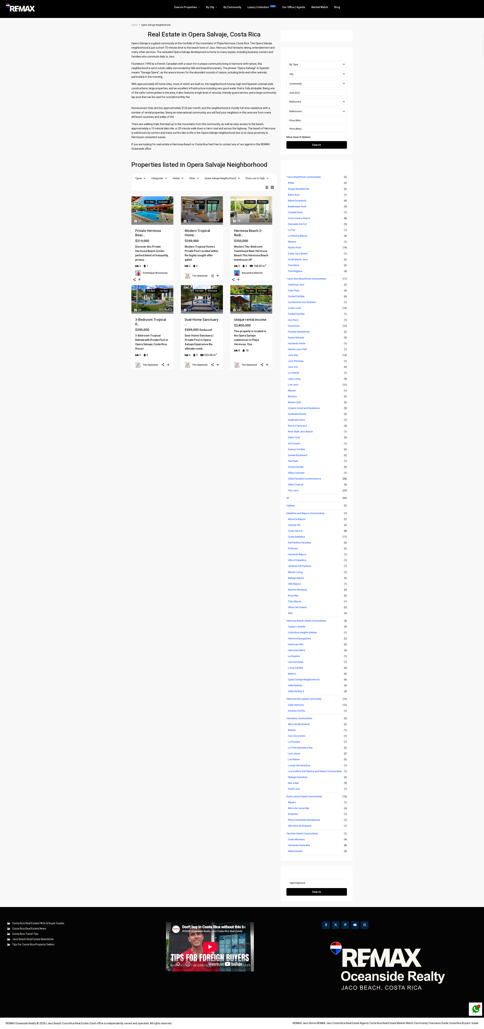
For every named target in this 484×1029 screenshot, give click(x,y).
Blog (337, 7)
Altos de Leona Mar (298, 808)
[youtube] (355, 925)
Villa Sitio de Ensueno (299, 825)
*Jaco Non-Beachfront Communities (306, 278)
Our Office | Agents (293, 7)
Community (295, 83)
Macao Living (295, 572)
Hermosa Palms (296, 650)
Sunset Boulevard (297, 455)
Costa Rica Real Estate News (29, 928)
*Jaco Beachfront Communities (303, 177)
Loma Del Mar (295, 667)
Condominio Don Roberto (302, 302)
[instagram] (364, 925)
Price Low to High (255, 178)
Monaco (292, 396)
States (176, 178)
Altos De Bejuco (297, 519)
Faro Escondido (296, 735)
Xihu (290, 613)
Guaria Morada (296, 337)
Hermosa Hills (295, 644)
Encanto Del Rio (296, 710)
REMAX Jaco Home (304, 1023)
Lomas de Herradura (299, 765)
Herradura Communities (299, 718)
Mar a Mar (293, 783)
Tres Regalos (295, 271)
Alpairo (292, 802)
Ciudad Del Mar (296, 296)
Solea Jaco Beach (298, 253)
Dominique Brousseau (155, 272)
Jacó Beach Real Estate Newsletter (33, 939)
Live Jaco (293, 384)
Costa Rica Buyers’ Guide (463, 1023)
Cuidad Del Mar (296, 313)
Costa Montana (296, 839)
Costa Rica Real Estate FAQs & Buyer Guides (38, 923)
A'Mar (291, 182)
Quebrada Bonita (297, 414)
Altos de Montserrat (299, 724)
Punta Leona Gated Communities (304, 796)
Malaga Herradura (297, 777)
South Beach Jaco (298, 259)
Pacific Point (294, 247)
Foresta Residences (299, 331)
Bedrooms (295, 101)
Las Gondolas (295, 662)
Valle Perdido (295, 685)
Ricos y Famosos (297, 425)
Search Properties (185, 7)
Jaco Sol (293, 366)
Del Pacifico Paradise (299, 542)
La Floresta (294, 741)
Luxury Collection (261, 7)
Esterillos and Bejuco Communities (305, 513)
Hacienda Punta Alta (299, 845)
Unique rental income (250, 320)
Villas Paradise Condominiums (304, 478)
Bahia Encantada (297, 200)
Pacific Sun (294, 788)
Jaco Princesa (295, 361)
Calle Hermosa (296, 704)
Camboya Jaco (296, 284)
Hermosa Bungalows (299, 638)
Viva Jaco (293, 490)
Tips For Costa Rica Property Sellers (33, 944)
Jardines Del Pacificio (299, 566)
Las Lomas (294, 753)
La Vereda (293, 372)
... (146, 259)
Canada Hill (294, 525)
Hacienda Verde (296, 343)
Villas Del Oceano (297, 607)
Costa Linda (294, 308)
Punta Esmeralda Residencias (304, 819)
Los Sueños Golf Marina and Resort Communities (315, 771)
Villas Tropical (295, 484)
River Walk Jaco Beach (300, 431)
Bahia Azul (293, 194)
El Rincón (293, 548)
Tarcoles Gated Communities (302, 833)
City (291, 74)
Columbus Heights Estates (302, 632)
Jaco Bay (293, 355)
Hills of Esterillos (297, 560)
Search (316, 144)
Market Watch (319, 7)
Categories (157, 178)
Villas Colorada (296, 472)
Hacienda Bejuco (297, 554)
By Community (232, 7)
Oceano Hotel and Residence (304, 408)
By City (210, 7)
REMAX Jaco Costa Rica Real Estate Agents (342, 1023)
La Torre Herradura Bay (300, 747)
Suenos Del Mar (296, 449)
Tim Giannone (200, 275)
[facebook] (326, 925)
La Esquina (294, 656)
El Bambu (293, 814)
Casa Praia (293, 290)
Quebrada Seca (296, 419)
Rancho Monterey (297, 589)
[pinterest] (345, 925)
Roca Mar (293, 595)
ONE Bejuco (294, 583)
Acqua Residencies (298, 188)
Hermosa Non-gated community (303, 698)
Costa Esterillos (296, 536)
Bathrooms (295, 111)
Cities (192, 178)
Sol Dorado (294, 443)
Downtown (294, 325)
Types (138, 178)
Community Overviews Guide (431, 1023)
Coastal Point (295, 212)
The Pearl (293, 461)
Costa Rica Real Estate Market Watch (391, 1023)
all (287, 498)
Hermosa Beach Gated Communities (306, 620)
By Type (293, 64)
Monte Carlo (294, 402)
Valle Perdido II (296, 691)
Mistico (292, 673)
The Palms (293, 265)
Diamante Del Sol (297, 224)
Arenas (292, 730)
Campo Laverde (296, 626)
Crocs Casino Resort (299, 218)
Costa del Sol (295, 530)
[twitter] (336, 925)
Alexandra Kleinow (252, 272)
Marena (292, 241)
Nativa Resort (295, 851)
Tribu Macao (295, 601)
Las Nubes (294, 759)
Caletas (290, 505)
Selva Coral (294, 437)
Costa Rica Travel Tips (25, 933)
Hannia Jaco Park (297, 349)
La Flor (291, 229)
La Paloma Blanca (297, 235)
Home (134, 25)
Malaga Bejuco (296, 578)
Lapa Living (294, 378)
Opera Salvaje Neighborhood (220, 178)
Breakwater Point (297, 206)
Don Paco (293, 320)
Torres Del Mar (296, 467)
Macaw (292, 390)
